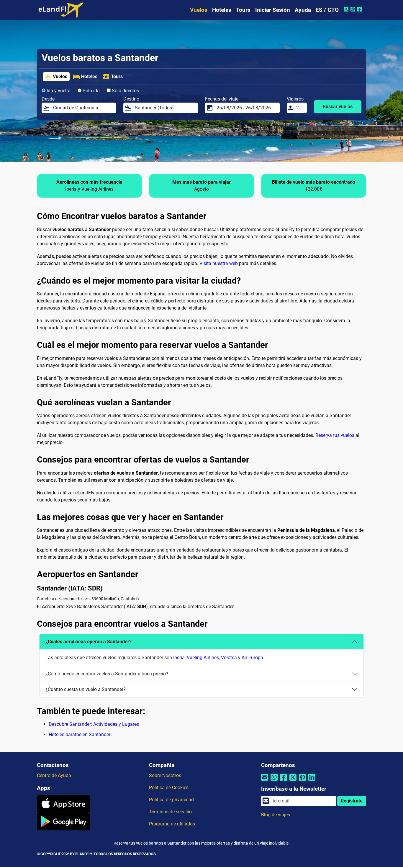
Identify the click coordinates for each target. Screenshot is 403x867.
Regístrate (352, 801)
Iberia (179, 657)
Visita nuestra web (218, 263)
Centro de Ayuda (54, 775)
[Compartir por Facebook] (283, 781)
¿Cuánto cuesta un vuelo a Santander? (85, 689)
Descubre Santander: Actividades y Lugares (94, 724)
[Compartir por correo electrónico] (264, 781)
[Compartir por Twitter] (292, 781)
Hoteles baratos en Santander (79, 734)
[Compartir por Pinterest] (302, 781)
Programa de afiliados (172, 824)
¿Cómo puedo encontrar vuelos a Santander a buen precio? (106, 674)
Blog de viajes (275, 814)
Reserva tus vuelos (334, 435)
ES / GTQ (327, 9)
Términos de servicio (170, 812)
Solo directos (125, 90)
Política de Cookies (169, 787)
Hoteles (221, 9)
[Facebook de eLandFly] (360, 9)
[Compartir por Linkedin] (311, 781)
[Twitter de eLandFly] (346, 9)
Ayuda (303, 9)
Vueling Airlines (203, 657)
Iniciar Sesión (272, 9)
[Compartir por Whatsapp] (274, 781)
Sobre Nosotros (165, 775)
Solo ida (90, 90)
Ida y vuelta (58, 90)
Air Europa (252, 657)
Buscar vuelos (338, 106)
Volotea (229, 657)
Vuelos (198, 9)
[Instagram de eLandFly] (353, 9)
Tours (243, 9)
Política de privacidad (171, 799)
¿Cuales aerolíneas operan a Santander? (88, 641)
